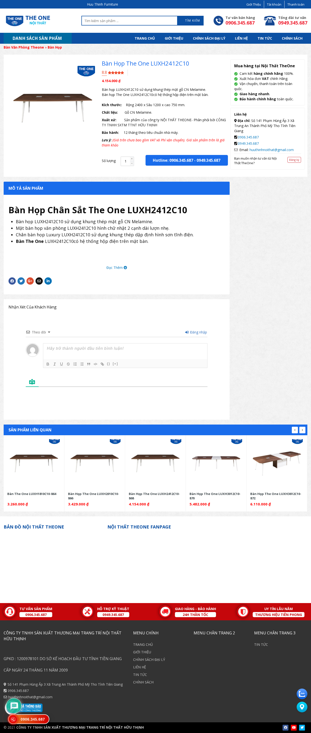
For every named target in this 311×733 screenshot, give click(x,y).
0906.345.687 (248, 137)
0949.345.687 (208, 160)
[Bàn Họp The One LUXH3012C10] (216, 463)
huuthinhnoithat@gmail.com (272, 149)
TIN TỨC (265, 38)
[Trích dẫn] (88, 364)
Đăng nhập (198, 332)
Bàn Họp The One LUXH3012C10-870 (215, 496)
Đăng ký (294, 160)
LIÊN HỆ (241, 38)
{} (108, 364)
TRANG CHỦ (145, 38)
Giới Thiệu (253, 4)
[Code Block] (95, 364)
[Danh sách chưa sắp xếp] (81, 364)
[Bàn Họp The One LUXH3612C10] (277, 463)
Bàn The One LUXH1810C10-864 (31, 494)
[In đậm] (47, 364)
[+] (115, 364)
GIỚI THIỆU (174, 38)
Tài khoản (274, 4)
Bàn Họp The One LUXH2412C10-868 (154, 496)
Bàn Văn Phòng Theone (24, 47)
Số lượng (109, 160)
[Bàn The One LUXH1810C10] (34, 463)
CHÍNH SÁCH (292, 38)
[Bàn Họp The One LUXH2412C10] (155, 463)
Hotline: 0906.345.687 (173, 160)
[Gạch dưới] (61, 364)
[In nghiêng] (54, 364)
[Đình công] (68, 364)
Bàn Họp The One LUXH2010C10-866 (93, 496)
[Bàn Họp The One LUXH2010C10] (94, 463)
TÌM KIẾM (192, 20)
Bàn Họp (55, 47)
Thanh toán (295, 4)
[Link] (102, 364)
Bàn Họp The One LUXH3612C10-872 (275, 496)
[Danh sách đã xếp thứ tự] (75, 364)
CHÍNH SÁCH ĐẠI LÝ (209, 38)
